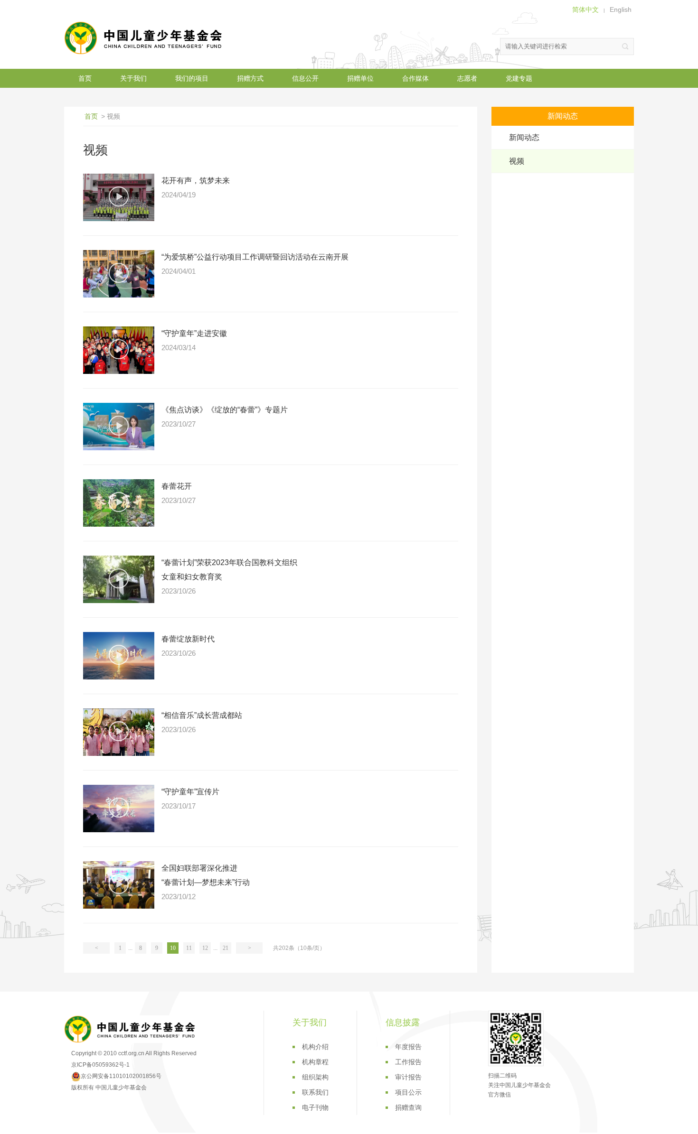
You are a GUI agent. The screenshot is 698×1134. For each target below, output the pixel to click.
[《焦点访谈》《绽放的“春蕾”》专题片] (118, 426)
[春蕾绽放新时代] (118, 655)
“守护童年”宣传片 (190, 792)
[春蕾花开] (118, 503)
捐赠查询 (408, 1107)
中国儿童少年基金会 (145, 38)
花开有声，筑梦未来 (195, 181)
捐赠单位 (360, 78)
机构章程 (315, 1062)
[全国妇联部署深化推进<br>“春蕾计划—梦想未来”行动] (118, 885)
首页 (85, 78)
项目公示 (408, 1092)
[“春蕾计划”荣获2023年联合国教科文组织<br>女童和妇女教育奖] (118, 579)
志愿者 (467, 78)
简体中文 (585, 9)
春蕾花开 (176, 486)
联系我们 (315, 1092)
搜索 (625, 46)
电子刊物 (315, 1107)
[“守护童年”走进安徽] (118, 350)
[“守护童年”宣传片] (118, 808)
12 (205, 948)
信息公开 (305, 78)
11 (189, 948)
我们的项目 (191, 78)
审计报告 (408, 1077)
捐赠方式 (250, 78)
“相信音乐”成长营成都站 (201, 715)
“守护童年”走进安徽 (194, 333)
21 (225, 948)
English (621, 9)
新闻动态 (524, 137)
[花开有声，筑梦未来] (118, 197)
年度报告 (408, 1046)
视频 (516, 161)
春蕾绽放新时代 (188, 639)
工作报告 (408, 1062)
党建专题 (519, 78)
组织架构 (315, 1077)
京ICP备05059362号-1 (100, 1064)
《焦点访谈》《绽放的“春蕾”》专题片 (224, 410)
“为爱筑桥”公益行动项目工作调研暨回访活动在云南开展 (255, 257)
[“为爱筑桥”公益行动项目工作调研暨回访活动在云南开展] (118, 273)
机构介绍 (315, 1046)
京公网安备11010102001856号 (121, 1076)
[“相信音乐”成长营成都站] (118, 732)
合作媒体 (415, 78)
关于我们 (133, 78)
